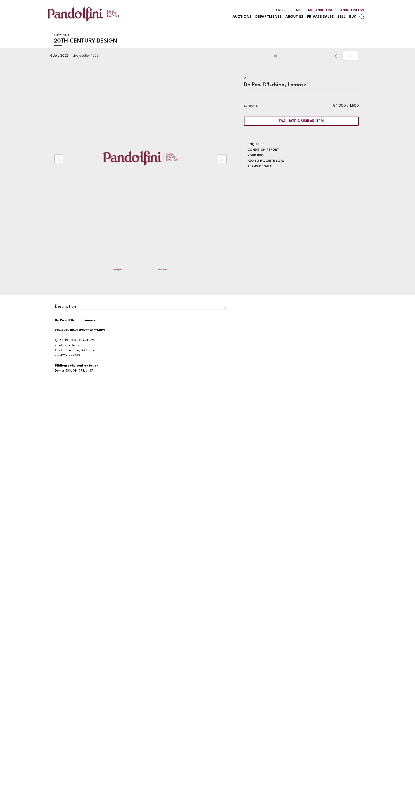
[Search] (362, 17)
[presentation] (58, 159)
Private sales (320, 17)
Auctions (242, 17)
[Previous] (337, 56)
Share (297, 10)
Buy (352, 17)
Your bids (256, 155)
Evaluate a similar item (301, 121)
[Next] (363, 56)
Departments (268, 17)
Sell (341, 17)
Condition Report (263, 149)
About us (294, 17)
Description (65, 307)
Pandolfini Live (352, 10)
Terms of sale (260, 166)
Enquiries (256, 144)
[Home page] (83, 14)
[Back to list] (302, 56)
